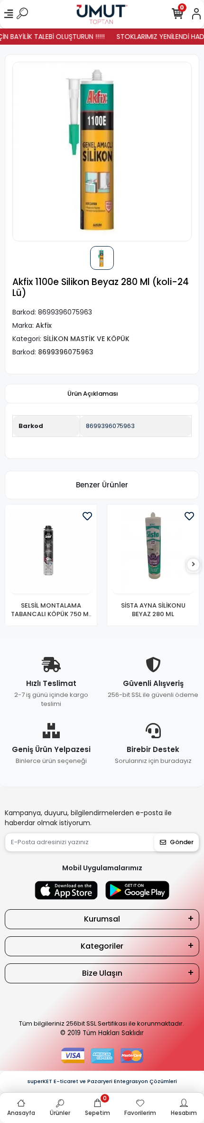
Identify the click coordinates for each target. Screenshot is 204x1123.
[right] (193, 564)
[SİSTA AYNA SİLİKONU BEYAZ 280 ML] (153, 551)
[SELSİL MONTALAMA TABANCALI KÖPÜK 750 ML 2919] (51, 551)
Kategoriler (102, 946)
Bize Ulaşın (102, 973)
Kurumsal (102, 919)
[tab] (92, 393)
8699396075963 (110, 425)
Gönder (182, 842)
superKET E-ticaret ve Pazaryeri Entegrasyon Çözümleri (102, 1081)
